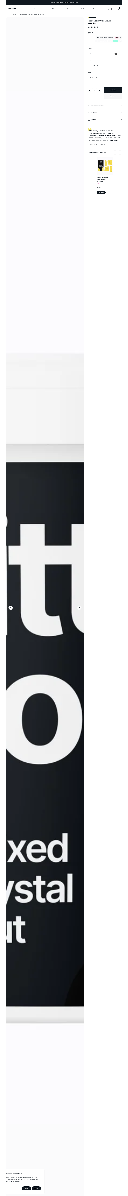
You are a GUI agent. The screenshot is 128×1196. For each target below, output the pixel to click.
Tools (82, 8)
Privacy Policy (15, 1181)
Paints (42, 8)
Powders (62, 8)
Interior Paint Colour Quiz (96, 8)
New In (27, 8)
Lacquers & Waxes (52, 8)
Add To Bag (115, 14)
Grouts (69, 8)
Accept (26, 1188)
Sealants (76, 8)
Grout (14, 14)
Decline (36, 1188)
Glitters (36, 8)
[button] (10, 608)
